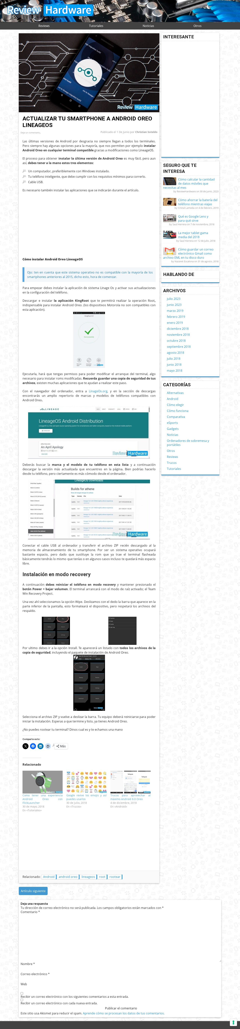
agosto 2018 (175, 353)
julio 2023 (173, 299)
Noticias (148, 26)
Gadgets (173, 429)
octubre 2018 (176, 341)
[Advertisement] (54, 222)
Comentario (30, 912)
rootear (115, 877)
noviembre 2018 (178, 335)
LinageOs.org (98, 391)
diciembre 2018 (178, 329)
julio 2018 (173, 359)
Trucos (172, 463)
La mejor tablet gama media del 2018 (193, 235)
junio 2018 (174, 365)
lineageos (88, 877)
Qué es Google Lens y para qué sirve (193, 218)
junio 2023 (174, 305)
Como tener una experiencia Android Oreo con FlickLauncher (42, 799)
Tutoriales (96, 26)
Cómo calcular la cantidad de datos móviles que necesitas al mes (189, 183)
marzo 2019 (175, 311)
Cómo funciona (177, 411)
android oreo (68, 877)
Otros (198, 26)
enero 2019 (175, 323)
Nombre (28, 964)
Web (24, 984)
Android (49, 877)
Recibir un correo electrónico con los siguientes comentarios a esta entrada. (75, 997)
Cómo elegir (175, 405)
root (102, 877)
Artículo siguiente (33, 891)
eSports (172, 423)
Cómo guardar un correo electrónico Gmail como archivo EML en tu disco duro (188, 253)
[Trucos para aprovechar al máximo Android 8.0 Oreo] (130, 782)
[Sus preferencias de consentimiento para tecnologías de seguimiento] (233, 1022)
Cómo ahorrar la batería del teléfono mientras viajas (198, 202)
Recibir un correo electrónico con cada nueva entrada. (59, 1003)
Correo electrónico (35, 974)
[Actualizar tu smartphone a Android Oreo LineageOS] (89, 111)
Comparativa (176, 417)
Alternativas (175, 393)
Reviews (44, 26)
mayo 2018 (174, 371)
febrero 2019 (176, 317)
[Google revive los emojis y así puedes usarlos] (86, 782)
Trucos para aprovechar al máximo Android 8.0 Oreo (130, 797)
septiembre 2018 (179, 347)
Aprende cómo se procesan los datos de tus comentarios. (124, 1013)
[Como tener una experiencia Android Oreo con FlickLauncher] (42, 782)
